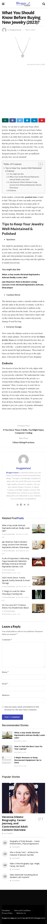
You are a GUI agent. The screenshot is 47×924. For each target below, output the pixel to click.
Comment (7, 639)
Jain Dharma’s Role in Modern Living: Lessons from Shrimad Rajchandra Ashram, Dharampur (26, 185)
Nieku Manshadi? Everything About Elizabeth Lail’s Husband (24, 876)
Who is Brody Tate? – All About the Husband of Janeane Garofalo (24, 853)
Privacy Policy (7, 913)
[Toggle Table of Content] (39, 164)
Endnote (13, 190)
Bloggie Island (12, 472)
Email (5, 683)
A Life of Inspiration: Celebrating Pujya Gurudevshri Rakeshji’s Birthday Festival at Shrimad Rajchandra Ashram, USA (15, 562)
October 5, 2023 (21, 752)
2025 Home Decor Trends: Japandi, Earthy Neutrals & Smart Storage (16, 580)
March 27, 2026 (22, 534)
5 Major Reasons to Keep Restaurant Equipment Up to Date (27, 760)
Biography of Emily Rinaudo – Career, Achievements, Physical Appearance (25, 842)
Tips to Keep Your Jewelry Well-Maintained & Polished (23, 169)
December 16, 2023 (9, 614)
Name (5, 672)
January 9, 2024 (23, 597)
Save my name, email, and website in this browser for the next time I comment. (22, 708)
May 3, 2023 (30, 30)
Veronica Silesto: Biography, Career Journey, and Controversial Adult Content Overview (15, 823)
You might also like (17, 174)
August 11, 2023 (21, 766)
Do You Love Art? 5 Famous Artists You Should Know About (15, 606)
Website (5, 695)
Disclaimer (6, 910)
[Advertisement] (23, 91)
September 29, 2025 (9, 573)
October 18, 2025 (23, 550)
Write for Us (21, 913)
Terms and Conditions (22, 910)
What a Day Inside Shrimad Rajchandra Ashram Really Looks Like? (24, 178)
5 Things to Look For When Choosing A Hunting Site (13, 592)
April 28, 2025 (22, 586)
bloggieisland (15, 30)
